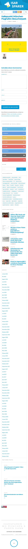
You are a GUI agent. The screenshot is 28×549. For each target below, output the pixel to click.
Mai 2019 (4, 319)
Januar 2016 (5, 419)
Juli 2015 (4, 435)
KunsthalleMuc (21, 189)
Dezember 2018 (5, 326)
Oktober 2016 (5, 395)
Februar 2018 (5, 353)
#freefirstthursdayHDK (6, 177)
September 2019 (6, 308)
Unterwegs (12, 225)
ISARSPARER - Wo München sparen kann (14, 526)
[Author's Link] (4, 58)
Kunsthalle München (6, 191)
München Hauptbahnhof (7, 195)
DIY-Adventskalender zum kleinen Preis (13, 495)
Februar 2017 (5, 385)
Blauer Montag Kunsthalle (7, 181)
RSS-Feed (5, 142)
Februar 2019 (5, 321)
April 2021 (4, 284)
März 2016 (4, 414)
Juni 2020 (4, 292)
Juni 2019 (4, 316)
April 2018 (4, 348)
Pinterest (5, 159)
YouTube (5, 146)
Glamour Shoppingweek (11, 187)
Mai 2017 (4, 377)
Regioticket (20, 201)
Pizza (4, 201)
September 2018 (6, 334)
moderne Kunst (20, 191)
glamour (4, 187)
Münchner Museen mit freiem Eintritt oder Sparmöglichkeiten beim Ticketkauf (13, 482)
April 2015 (4, 443)
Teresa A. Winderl (12, 21)
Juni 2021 (4, 281)
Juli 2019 (4, 313)
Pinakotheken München (17, 199)
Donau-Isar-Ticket (14, 183)
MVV (12, 193)
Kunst (16, 189)
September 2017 (6, 366)
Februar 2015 (5, 448)
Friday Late (17, 185)
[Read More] (5, 471)
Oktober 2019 (5, 305)
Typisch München (6, 205)
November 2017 (5, 361)
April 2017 (4, 379)
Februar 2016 (5, 416)
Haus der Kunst (20, 187)
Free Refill (12, 185)
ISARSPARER (12, 189)
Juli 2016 (4, 403)
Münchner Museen (16, 195)
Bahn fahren (5, 179)
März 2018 (4, 350)
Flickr (4, 155)
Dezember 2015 (5, 422)
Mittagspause (14, 191)
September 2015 (6, 430)
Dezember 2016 (5, 390)
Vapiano (11, 205)
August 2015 (5, 432)
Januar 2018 (5, 356)
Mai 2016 (4, 408)
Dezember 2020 (5, 287)
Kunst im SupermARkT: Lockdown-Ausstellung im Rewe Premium (18, 263)
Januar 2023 (5, 274)
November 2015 (5, 424)
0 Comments (13, 234)
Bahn (20, 177)
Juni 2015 (4, 437)
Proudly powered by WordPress (7, 534)
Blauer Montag (17, 179)
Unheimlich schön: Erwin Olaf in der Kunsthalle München (17, 240)
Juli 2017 (4, 371)
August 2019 (5, 311)
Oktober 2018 (5, 332)
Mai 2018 (4, 345)
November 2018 (5, 329)
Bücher (5, 465)
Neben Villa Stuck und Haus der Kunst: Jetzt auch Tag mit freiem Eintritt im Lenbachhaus (17, 218)
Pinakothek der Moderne (7, 199)
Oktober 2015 (5, 427)
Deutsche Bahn (18, 181)
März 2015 (4, 445)
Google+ (5, 137)
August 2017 (5, 369)
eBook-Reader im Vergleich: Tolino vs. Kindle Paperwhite (13, 467)
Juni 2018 (4, 342)
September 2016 (6, 398)
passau (14, 197)
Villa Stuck (16, 205)
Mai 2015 (4, 440)
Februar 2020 (5, 300)
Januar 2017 (5, 387)
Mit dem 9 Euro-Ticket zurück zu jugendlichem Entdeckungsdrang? (17, 230)
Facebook (5, 133)
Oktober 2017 (5, 363)
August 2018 (5, 337)
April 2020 (4, 295)
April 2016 (4, 411)
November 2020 (5, 289)
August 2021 (5, 279)
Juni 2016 (4, 406)
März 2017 (4, 382)
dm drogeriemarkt (6, 183)
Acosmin (25, 534)
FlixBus (8, 185)
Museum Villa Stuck (6, 193)
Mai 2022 (4, 276)
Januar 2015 (5, 451)
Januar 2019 (5, 324)
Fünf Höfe (21, 185)
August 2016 (5, 400)
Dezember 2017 (5, 358)
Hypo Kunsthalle (6, 189)
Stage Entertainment (18, 203)
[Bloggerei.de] (14, 506)
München (16, 193)
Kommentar (4, 74)
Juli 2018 (4, 340)
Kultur (12, 259)
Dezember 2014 (5, 453)
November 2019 (5, 303)
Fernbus (4, 185)
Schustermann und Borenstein (8, 203)
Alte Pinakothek (14, 177)
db (14, 181)
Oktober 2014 (5, 456)
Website (3, 100)
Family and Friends (21, 183)
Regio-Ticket (8, 201)
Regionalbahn (14, 201)
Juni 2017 (4, 374)
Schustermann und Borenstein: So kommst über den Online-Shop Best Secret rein (16, 252)
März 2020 (4, 297)
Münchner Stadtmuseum (7, 197)
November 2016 (5, 393)
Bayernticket (11, 179)
